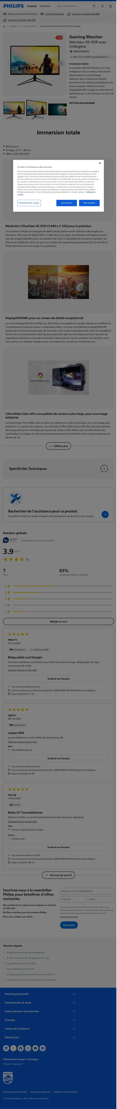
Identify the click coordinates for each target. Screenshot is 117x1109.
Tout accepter (88, 202)
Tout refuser (65, 202)
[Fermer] (99, 163)
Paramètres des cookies (28, 202)
